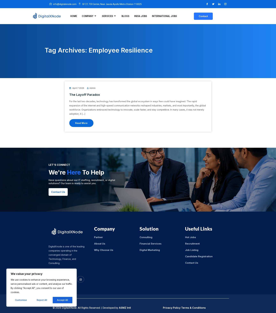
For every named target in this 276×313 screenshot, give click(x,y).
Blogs (125, 16)
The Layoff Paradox (84, 95)
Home (73, 16)
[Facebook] (207, 4)
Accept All (62, 300)
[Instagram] (225, 4)
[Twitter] (213, 4)
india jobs (140, 16)
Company (87, 16)
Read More (81, 123)
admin (92, 88)
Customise (21, 300)
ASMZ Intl (125, 307)
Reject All (42, 300)
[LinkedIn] (219, 4)
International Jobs (164, 16)
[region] (41, 288)
